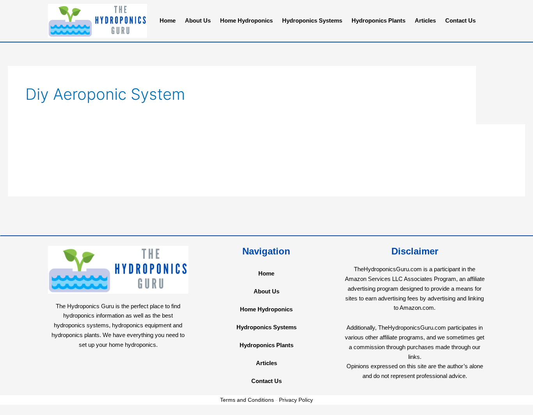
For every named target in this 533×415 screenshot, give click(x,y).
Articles (425, 20)
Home (168, 20)
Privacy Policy (296, 400)
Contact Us (460, 20)
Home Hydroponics (246, 20)
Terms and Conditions (247, 400)
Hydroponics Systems (312, 20)
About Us (198, 20)
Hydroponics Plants (378, 20)
